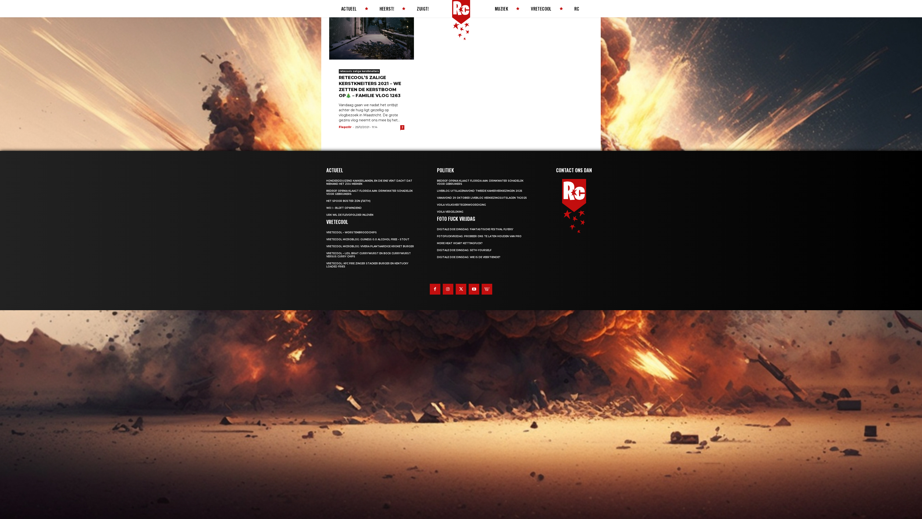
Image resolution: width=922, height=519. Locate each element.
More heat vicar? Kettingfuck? (460, 243)
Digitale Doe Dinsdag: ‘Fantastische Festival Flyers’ (475, 229)
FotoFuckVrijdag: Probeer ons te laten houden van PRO (479, 236)
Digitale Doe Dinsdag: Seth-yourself (464, 250)
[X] (461, 289)
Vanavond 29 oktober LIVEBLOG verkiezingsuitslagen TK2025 (482, 197)
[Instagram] (448, 289)
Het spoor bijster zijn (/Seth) (348, 201)
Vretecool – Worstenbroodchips (351, 232)
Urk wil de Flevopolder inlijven (349, 214)
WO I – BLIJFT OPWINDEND (344, 208)
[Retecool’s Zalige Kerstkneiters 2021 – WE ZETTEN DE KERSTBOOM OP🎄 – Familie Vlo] (371, 38)
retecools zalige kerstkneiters (359, 71)
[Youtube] (474, 289)
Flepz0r (345, 127)
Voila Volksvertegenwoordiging (461, 204)
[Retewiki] (487, 289)
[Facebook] (435, 289)
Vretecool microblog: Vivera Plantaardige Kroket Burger (370, 246)
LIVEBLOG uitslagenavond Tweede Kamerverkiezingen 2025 (479, 190)
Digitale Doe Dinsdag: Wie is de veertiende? (468, 257)
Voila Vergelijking (450, 211)
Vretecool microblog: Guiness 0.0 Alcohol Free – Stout (367, 239)
